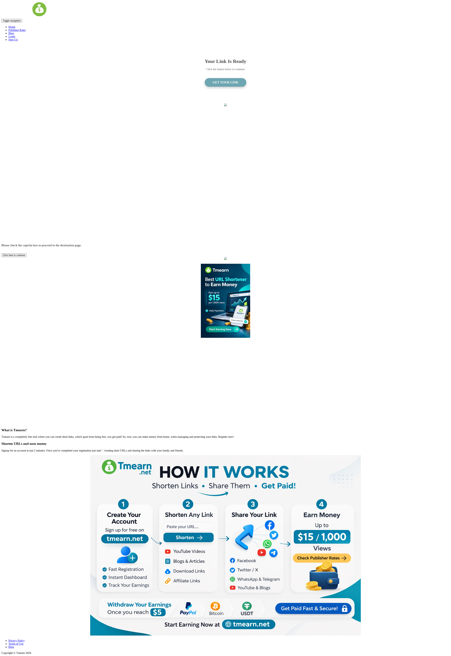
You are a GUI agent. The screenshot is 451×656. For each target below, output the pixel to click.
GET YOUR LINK (225, 82)
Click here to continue (14, 255)
